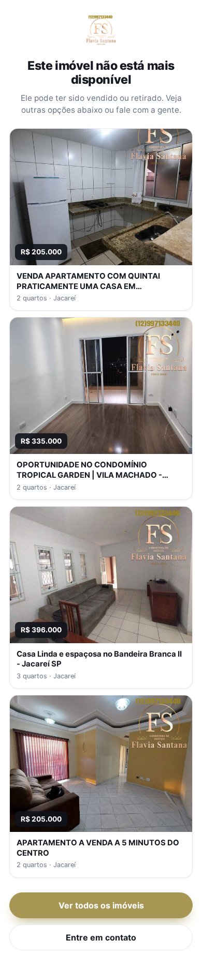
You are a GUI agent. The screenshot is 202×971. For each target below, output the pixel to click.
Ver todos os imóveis (101, 905)
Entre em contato (101, 937)
